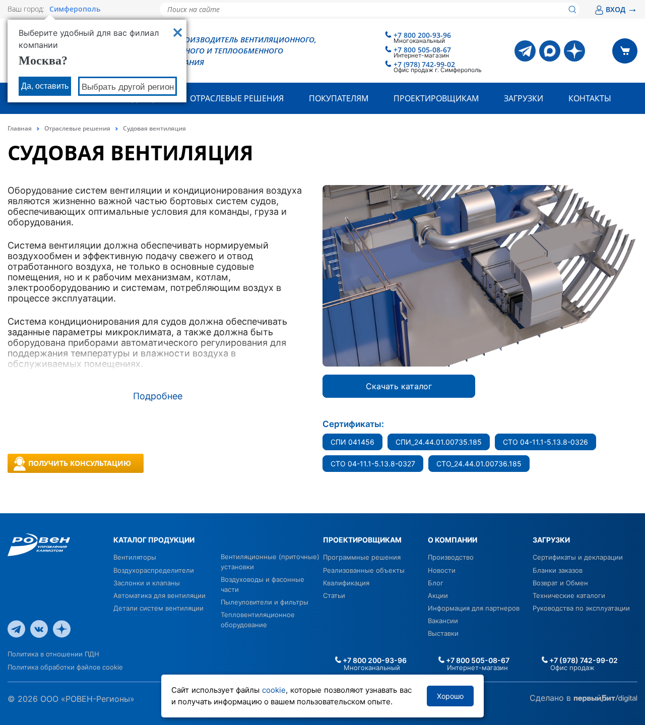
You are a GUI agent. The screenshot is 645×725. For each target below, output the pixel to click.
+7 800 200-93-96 (422, 35)
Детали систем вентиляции (158, 608)
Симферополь (74, 9)
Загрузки (523, 98)
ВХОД (621, 9)
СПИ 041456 (352, 442)
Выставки (443, 633)
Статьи (334, 595)
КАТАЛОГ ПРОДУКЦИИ (154, 539)
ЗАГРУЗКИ (551, 539)
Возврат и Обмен (560, 583)
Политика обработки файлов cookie (65, 667)
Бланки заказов (558, 570)
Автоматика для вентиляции (159, 595)
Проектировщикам (436, 98)
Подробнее (157, 396)
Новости (442, 570)
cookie (274, 690)
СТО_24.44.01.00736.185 (479, 463)
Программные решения (362, 557)
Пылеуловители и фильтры (264, 602)
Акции (438, 595)
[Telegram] (525, 51)
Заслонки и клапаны (146, 583)
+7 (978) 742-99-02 (424, 64)
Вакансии (443, 621)
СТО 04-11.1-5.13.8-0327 (373, 463)
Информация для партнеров (474, 608)
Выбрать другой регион (128, 87)
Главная (20, 128)
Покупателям (338, 98)
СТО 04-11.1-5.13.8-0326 (545, 442)
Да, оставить (45, 86)
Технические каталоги (569, 595)
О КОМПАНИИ (452, 539)
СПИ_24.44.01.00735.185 (439, 442)
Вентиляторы (134, 557)
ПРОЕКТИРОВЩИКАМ (362, 539)
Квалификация (346, 583)
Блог (435, 583)
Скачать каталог (399, 386)
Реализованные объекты (364, 570)
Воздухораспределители (153, 570)
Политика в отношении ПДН (53, 654)
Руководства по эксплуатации (581, 608)
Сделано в (551, 698)
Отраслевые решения (237, 98)
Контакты (589, 98)
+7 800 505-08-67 (422, 49)
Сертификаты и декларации (578, 557)
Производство (451, 557)
